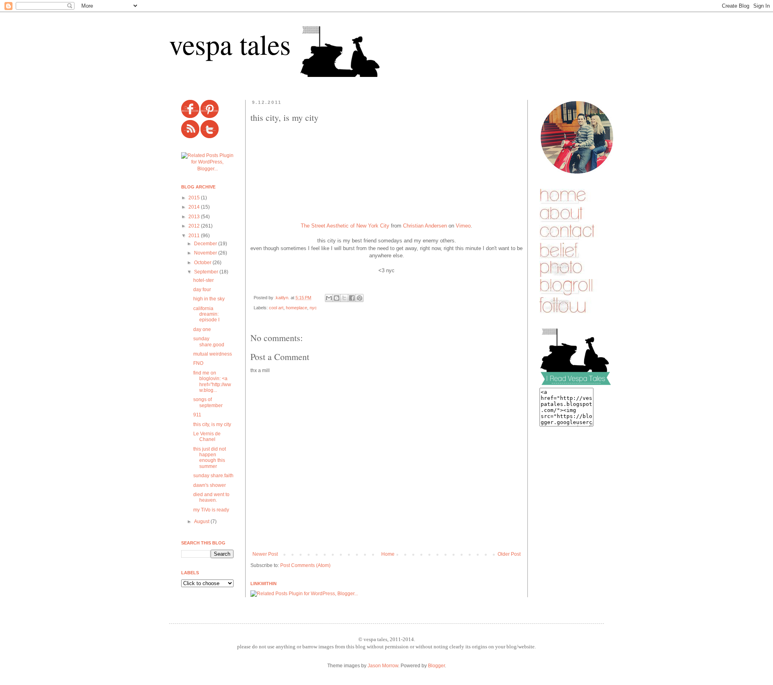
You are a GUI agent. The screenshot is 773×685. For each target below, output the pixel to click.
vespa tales (230, 44)
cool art (276, 307)
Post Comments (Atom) (305, 565)
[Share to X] (344, 298)
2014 (194, 207)
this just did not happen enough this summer (209, 457)
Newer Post (265, 554)
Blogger (436, 665)
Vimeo (463, 226)
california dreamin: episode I (206, 314)
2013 (194, 216)
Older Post (509, 554)
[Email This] (329, 298)
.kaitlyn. (283, 297)
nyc (313, 307)
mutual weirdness (212, 354)
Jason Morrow (383, 665)
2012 (194, 226)
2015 (194, 198)
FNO (198, 363)
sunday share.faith (213, 475)
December (206, 243)
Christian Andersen (425, 226)
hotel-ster (203, 280)
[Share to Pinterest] (359, 298)
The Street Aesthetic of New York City (345, 226)
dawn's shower (209, 485)
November (206, 253)
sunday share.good (208, 341)
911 (197, 415)
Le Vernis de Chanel (207, 436)
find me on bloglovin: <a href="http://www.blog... (212, 381)
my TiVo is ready (211, 510)
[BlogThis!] (337, 298)
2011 (194, 235)
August (202, 521)
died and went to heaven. (211, 497)
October (203, 262)
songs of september (208, 402)
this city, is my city (212, 424)
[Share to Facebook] (352, 298)
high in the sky (209, 299)
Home (388, 554)
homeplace (296, 307)
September (206, 272)
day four (202, 289)
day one (202, 329)
